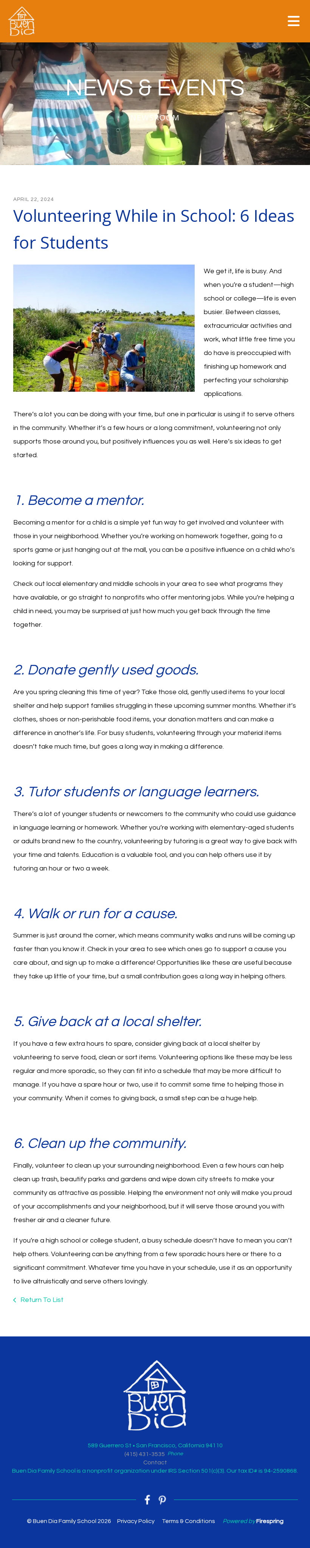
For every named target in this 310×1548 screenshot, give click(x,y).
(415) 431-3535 (144, 1454)
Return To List (41, 1299)
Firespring (270, 1521)
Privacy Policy (136, 1521)
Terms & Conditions (188, 1521)
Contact (155, 1462)
